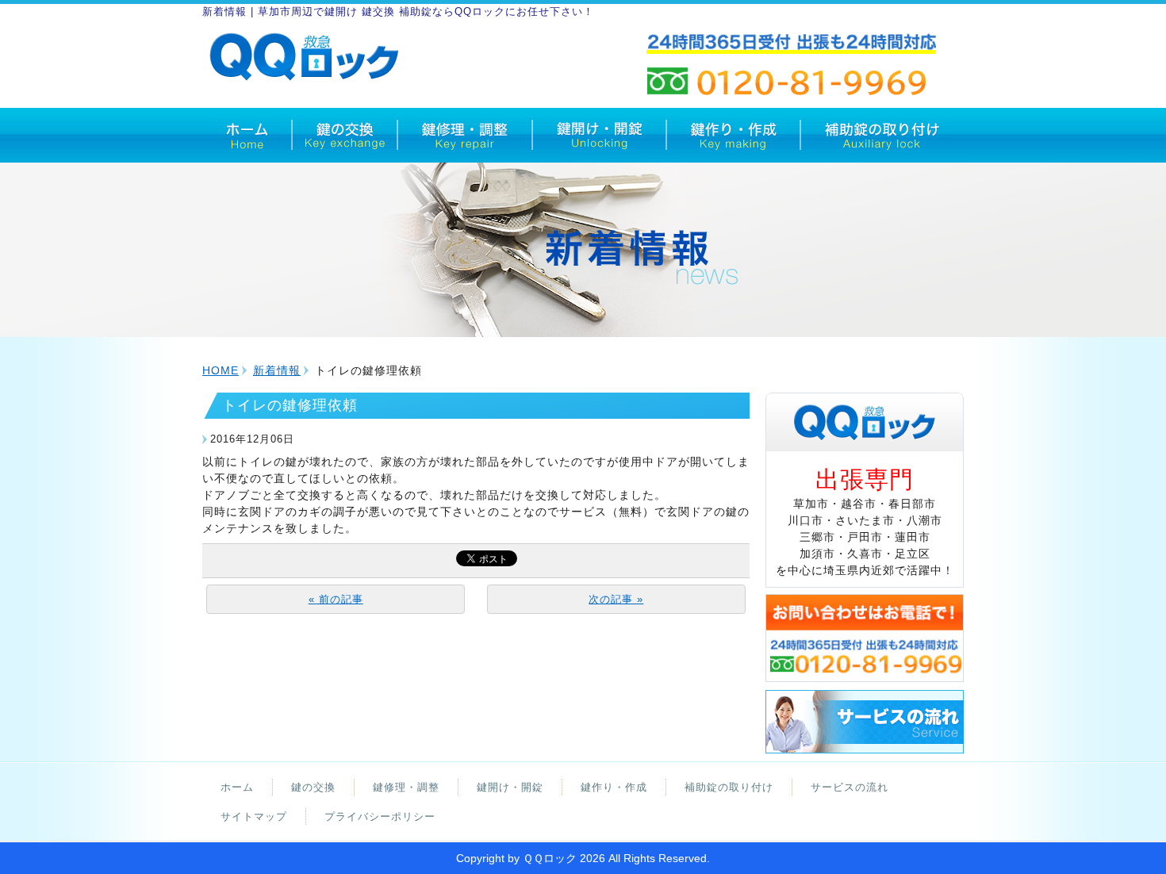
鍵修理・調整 (406, 787)
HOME (220, 370)
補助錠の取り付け (729, 787)
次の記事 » (616, 599)
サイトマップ (254, 816)
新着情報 (277, 370)
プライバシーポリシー (379, 816)
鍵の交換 (313, 787)
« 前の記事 (336, 599)
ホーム (237, 787)
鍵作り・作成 (614, 787)
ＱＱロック (550, 858)
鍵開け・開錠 (510, 787)
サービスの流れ (849, 787)
